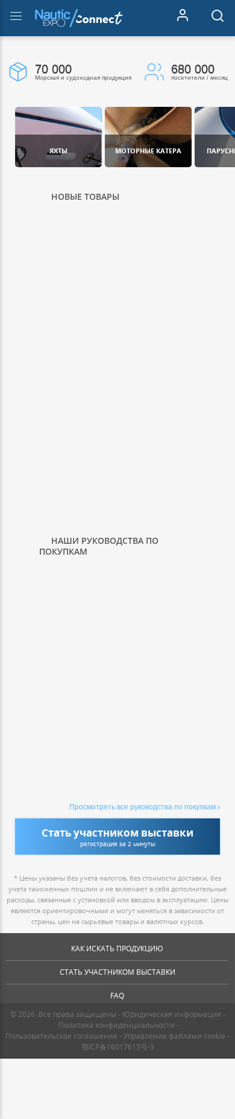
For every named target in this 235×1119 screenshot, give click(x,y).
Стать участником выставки (117, 972)
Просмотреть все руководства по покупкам (142, 807)
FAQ (117, 995)
